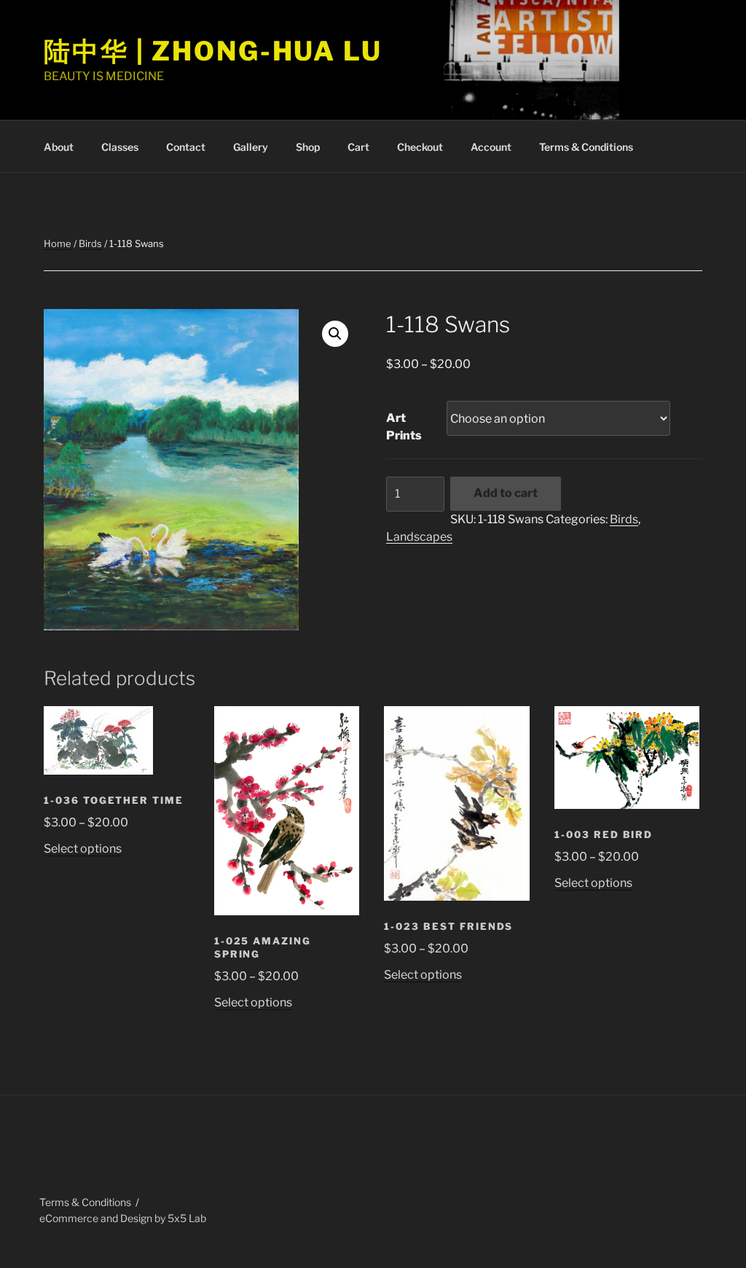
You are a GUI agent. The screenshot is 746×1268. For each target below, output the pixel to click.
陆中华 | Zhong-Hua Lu (213, 51)
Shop (308, 147)
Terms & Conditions (586, 147)
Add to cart (506, 493)
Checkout (420, 147)
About (59, 147)
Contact (185, 147)
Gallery (250, 147)
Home (57, 243)
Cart (358, 147)
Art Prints (404, 426)
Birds (90, 243)
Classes (119, 147)
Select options (83, 849)
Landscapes (419, 537)
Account (491, 147)
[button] (335, 334)
